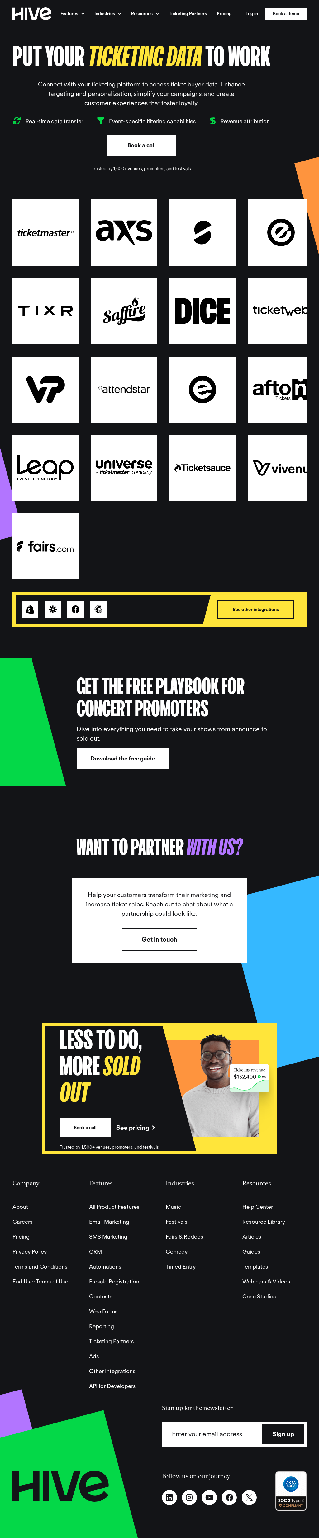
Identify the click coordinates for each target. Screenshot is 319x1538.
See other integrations (256, 609)
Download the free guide (123, 758)
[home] (31, 13)
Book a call (141, 145)
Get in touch (159, 939)
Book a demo (286, 13)
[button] (72, 13)
